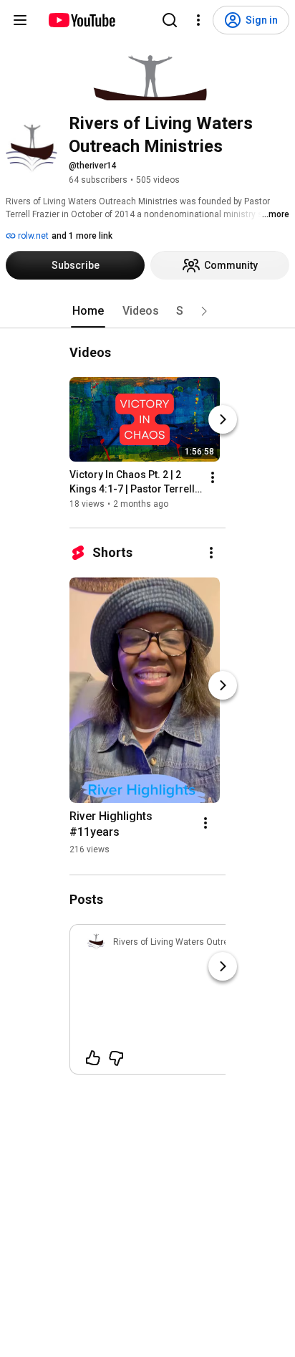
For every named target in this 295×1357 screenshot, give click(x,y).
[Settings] (198, 20)
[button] (204, 311)
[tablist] (147, 311)
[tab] (88, 311)
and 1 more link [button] (82, 236)
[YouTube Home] (81, 20)
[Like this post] (93, 1058)
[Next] (222, 419)
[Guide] (20, 20)
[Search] (169, 20)
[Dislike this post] (116, 1058)
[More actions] (212, 477)
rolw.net (32, 236)
